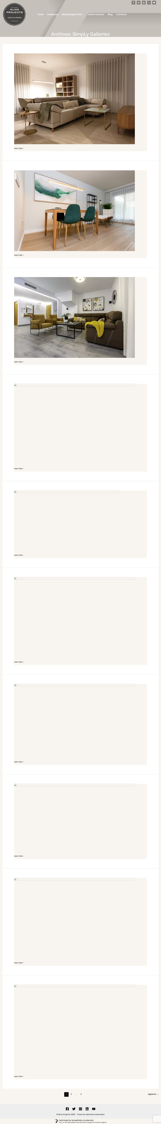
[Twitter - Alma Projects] (149, 2)
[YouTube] (93, 1108)
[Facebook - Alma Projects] (133, 2)
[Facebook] (67, 1108)
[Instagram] (80, 1108)
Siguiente (153, 1094)
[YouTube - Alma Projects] (154, 2)
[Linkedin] (87, 1108)
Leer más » (18, 148)
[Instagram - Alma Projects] (138, 2)
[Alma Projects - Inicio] (15, 14)
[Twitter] (73, 1108)
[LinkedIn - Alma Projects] (144, 2)
